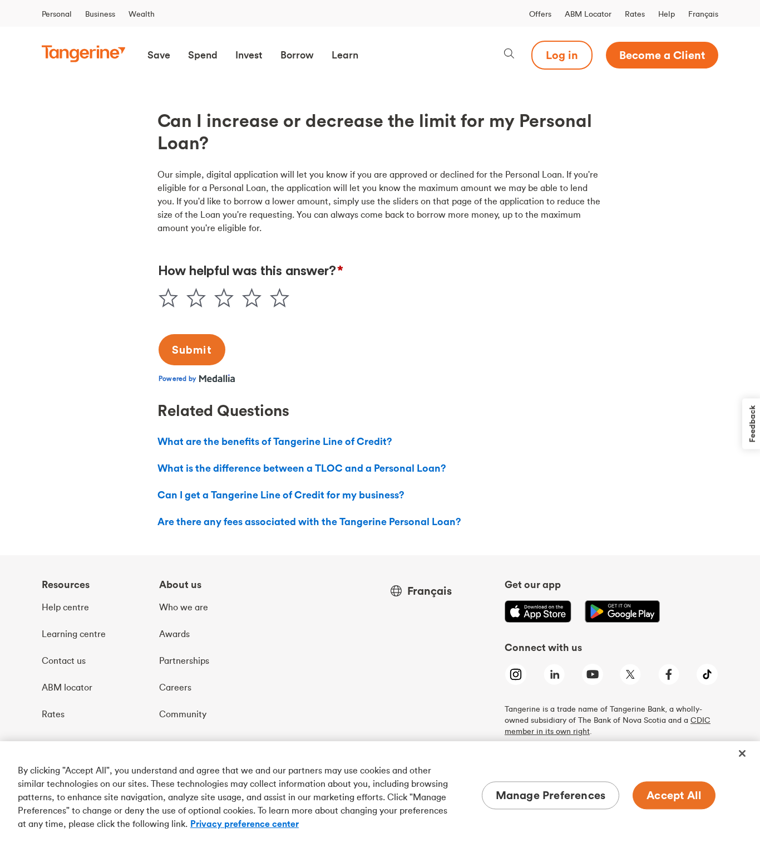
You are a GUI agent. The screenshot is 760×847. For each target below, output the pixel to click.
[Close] (742, 753)
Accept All (674, 795)
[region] (380, 794)
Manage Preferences (551, 795)
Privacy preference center (244, 823)
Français (703, 14)
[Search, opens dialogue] (509, 55)
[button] (159, 55)
